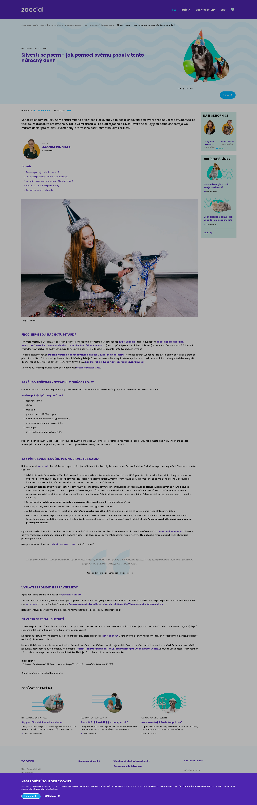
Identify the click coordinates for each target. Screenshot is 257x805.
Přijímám (29, 796)
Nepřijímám (50, 796)
